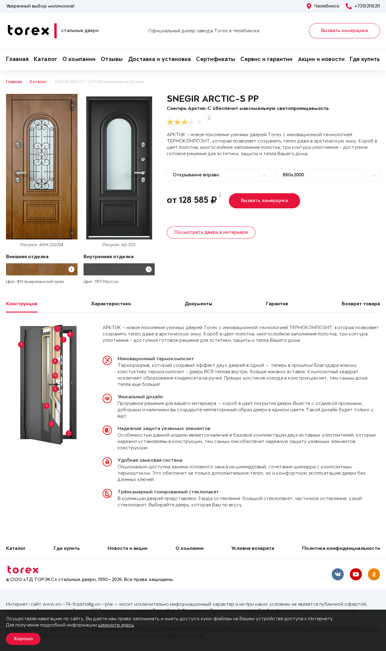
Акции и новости (321, 60)
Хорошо (23, 639)
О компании (79, 60)
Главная (17, 60)
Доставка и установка (159, 60)
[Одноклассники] (374, 574)
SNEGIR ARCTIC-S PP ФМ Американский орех (99, 82)
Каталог (45, 60)
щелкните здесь (116, 625)
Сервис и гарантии (266, 60)
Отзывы (112, 60)
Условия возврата (252, 548)
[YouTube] (356, 574)
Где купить (365, 60)
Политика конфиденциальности (341, 548)
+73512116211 (367, 6)
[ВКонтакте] (338, 574)
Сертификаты (215, 60)
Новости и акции (127, 548)
